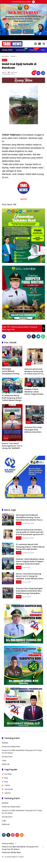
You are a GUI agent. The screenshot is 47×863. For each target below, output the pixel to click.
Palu (6, 781)
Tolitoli (7, 785)
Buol (6, 778)
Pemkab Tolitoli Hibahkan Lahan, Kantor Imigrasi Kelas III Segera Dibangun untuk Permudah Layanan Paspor (33, 391)
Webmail (5, 764)
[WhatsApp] (43, 336)
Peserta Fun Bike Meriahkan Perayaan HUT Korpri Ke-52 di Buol (20, 847)
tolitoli (5, 60)
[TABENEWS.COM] (12, 43)
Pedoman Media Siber (11, 746)
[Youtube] (17, 835)
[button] (35, 43)
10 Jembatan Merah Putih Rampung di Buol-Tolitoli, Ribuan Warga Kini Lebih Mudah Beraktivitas (12, 398)
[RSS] (22, 835)
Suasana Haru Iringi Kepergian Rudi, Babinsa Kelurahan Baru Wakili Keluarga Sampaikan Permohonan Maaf (33, 429)
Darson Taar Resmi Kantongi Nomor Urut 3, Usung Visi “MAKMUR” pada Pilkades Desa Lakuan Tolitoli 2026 (12, 445)
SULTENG (8, 774)
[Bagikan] (43, 73)
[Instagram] (13, 835)
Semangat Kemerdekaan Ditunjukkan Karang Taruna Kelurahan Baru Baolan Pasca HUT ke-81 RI (12, 371)
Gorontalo (8, 789)
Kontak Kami (7, 756)
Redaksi (5, 743)
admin (4, 72)
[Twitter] (34, 336)
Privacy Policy (8, 843)
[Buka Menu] (39, 43)
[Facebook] (29, 336)
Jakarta (7, 793)
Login (4, 760)
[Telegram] (38, 336)
